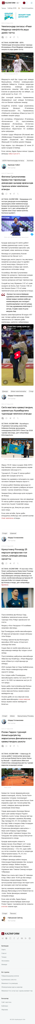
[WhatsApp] (6, 37)
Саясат (4, 953)
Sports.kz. (5, 585)
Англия (30, 161)
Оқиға (3, 949)
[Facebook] (14, 37)
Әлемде (4, 964)
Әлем (12, 716)
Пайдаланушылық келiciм (10, 976)
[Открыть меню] (31, 2)
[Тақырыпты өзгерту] (25, 2)
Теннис (13, 913)
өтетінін (4, 906)
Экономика (5, 961)
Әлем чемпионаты (18, 391)
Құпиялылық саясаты (8, 979)
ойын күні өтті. (14, 154)
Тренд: (3, 8)
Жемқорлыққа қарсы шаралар (11, 987)
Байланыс (4, 1006)
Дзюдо (5, 391)
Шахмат (13, 533)
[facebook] (14, 938)
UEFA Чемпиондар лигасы (13, 161)
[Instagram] (2, 37)
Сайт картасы (6, 1002)
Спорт (31, 391)
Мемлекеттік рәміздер (9, 983)
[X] (18, 37)
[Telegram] (10, 37)
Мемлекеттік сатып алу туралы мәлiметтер (17, 991)
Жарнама (4, 1010)
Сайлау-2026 (11, 8)
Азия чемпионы (7, 518)
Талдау (3, 957)
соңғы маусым (24, 699)
